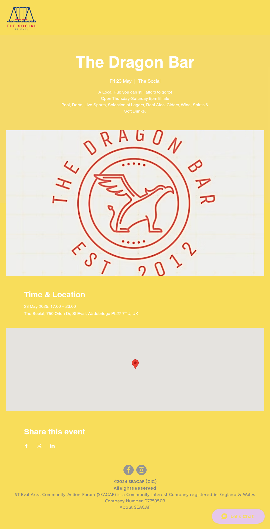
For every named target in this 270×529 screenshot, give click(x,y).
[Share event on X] (39, 446)
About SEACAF (135, 507)
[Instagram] (141, 470)
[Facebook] (128, 470)
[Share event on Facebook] (26, 446)
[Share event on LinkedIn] (52, 446)
